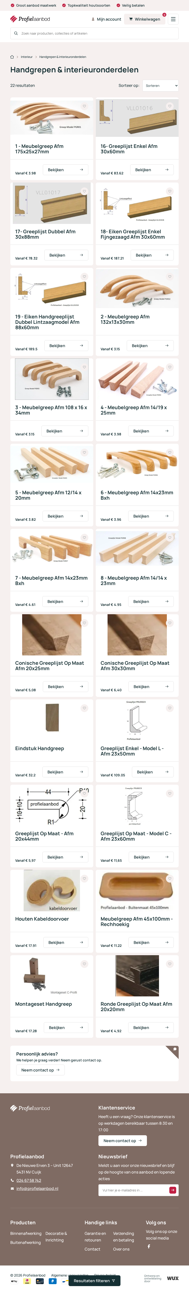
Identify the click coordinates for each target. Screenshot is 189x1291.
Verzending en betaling (123, 1237)
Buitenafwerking (25, 1242)
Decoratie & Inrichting (56, 1237)
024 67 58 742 (28, 1180)
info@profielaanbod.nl (37, 1188)
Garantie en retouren (95, 1237)
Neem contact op (37, 1070)
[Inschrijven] (172, 1190)
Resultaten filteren (92, 1280)
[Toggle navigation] (173, 19)
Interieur (26, 57)
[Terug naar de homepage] (49, 19)
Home (12, 57)
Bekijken (56, 169)
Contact (92, 1249)
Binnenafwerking (26, 1233)
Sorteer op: (129, 85)
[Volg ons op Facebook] (149, 1246)
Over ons (121, 1249)
